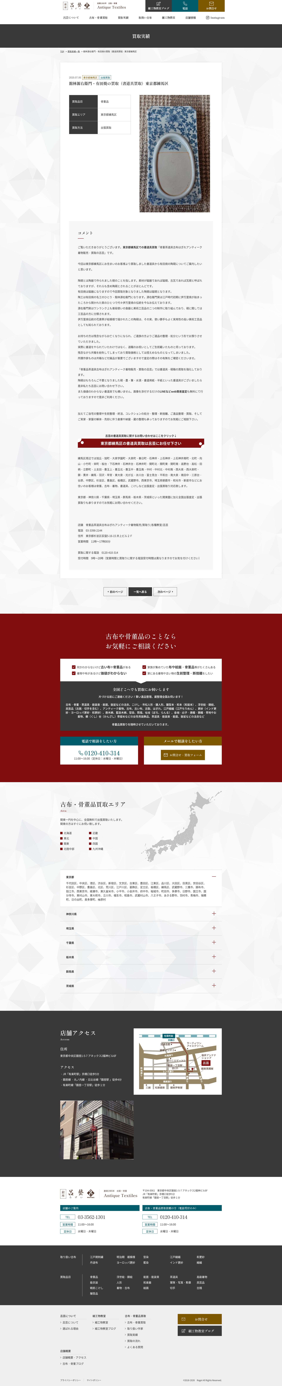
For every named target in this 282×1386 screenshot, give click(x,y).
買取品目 (65, 1277)
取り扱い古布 (68, 1257)
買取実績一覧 (74, 51)
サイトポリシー (94, 1380)
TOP (62, 51)
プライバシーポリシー (70, 1380)
